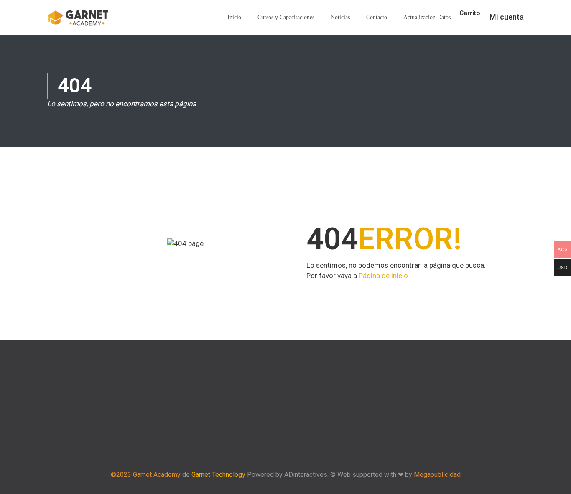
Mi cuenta (506, 17)
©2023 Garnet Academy (146, 475)
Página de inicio (383, 275)
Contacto (376, 17)
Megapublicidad (437, 475)
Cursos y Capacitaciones (285, 17)
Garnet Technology (218, 475)
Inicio (234, 17)
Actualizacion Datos (427, 17)
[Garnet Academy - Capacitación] (78, 17)
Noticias (340, 17)
